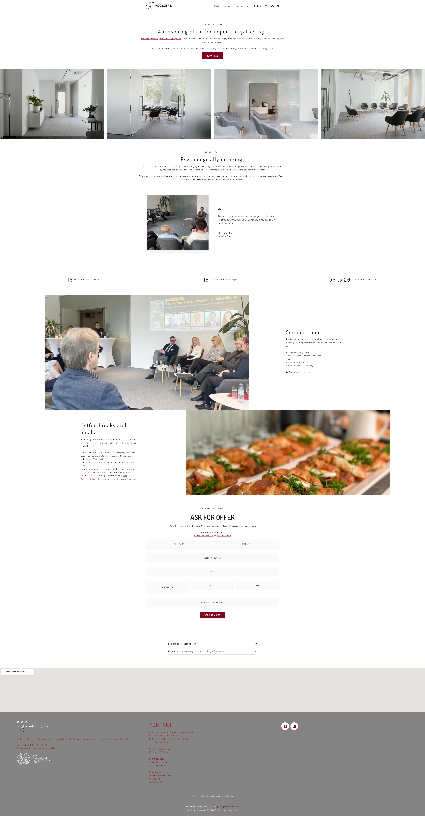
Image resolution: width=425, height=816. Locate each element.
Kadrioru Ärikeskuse (159, 739)
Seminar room (243, 6)
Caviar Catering (99, 479)
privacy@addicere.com (228, 806)
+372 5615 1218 (224, 535)
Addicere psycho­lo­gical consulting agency (161, 38)
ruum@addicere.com (203, 535)
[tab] (212, 643)
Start (216, 6)
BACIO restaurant (95, 472)
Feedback (227, 6)
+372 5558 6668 (157, 765)
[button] (212, 55)
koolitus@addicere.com (160, 782)
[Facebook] (272, 6)
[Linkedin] (277, 6)
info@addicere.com (158, 762)
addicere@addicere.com (160, 775)
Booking (257, 6)
